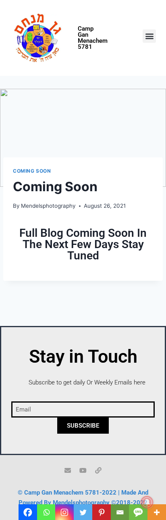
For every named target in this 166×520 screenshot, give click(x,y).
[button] (149, 36)
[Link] (98, 470)
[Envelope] (67, 470)
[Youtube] (83, 470)
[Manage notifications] (147, 502)
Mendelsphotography (48, 206)
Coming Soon (32, 171)
